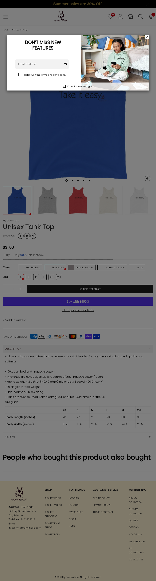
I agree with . (44, 74)
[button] (65, 64)
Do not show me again (80, 86)
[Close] (147, 37)
